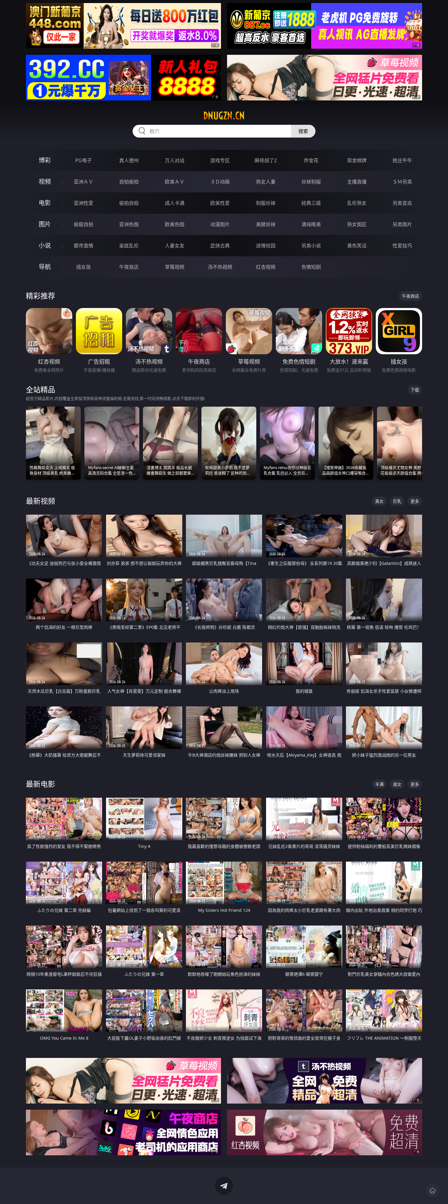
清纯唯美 (311, 224)
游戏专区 (220, 160)
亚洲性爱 (83, 203)
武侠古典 (220, 245)
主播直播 (357, 181)
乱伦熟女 (357, 203)
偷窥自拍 (83, 224)
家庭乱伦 (129, 245)
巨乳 (397, 501)
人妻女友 (174, 245)
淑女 (397, 784)
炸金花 (311, 160)
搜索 (303, 131)
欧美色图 (174, 224)
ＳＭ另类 (402, 181)
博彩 (45, 160)
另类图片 (402, 224)
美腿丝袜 (266, 224)
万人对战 (174, 160)
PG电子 (83, 160)
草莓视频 (174, 267)
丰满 (379, 784)
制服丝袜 (266, 203)
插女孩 (83, 267)
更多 (415, 501)
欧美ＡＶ (174, 181)
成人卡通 (174, 203)
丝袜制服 (311, 181)
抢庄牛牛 (402, 160)
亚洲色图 (129, 224)
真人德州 (129, 160)
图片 (45, 224)
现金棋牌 (357, 160)
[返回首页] (432, 1190)
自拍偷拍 (129, 181)
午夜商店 (129, 267)
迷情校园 (266, 245)
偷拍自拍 (129, 203)
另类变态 (402, 203)
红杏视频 (266, 267)
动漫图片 (220, 224)
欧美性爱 (220, 203)
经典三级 (311, 203)
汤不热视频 (220, 267)
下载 (415, 390)
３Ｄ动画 (220, 181)
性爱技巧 (402, 245)
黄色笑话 (357, 245)
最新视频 (40, 501)
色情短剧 (311, 267)
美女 (379, 501)
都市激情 (83, 245)
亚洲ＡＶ (83, 181)
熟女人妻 (266, 181)
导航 (45, 267)
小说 (45, 245)
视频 (45, 181)
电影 (45, 203)
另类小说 (311, 245)
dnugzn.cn (224, 116)
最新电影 (40, 784)
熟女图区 (357, 224)
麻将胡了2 (265, 160)
